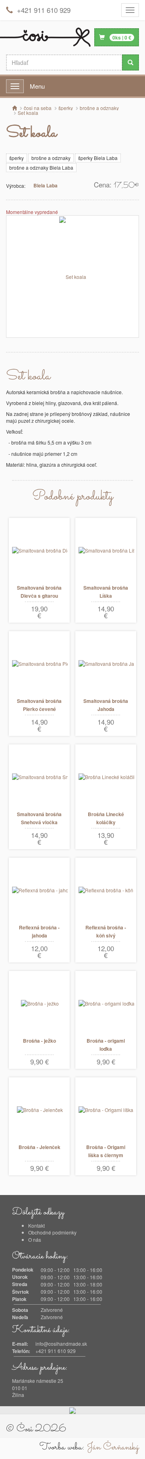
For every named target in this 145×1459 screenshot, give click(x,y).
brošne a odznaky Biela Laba (41, 167)
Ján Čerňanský (113, 1447)
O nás (34, 1239)
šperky (16, 157)
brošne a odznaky (50, 157)
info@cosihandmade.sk (61, 1343)
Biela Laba (45, 185)
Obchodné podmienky (52, 1232)
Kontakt (36, 1225)
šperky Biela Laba (98, 157)
